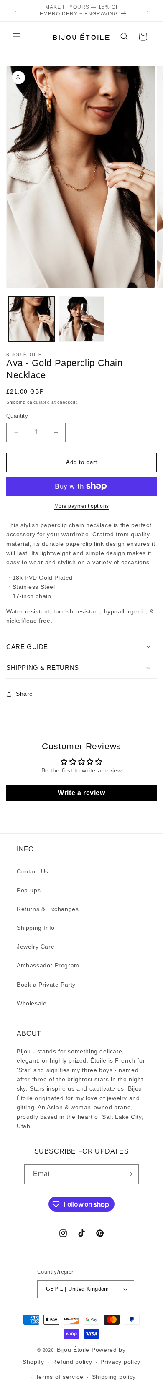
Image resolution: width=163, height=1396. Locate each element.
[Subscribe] (129, 1174)
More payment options (81, 506)
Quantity (17, 416)
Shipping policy (114, 1376)
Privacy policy (120, 1361)
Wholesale (31, 1003)
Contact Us (32, 871)
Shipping (16, 402)
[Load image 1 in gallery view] (31, 319)
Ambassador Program (48, 965)
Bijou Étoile (74, 1349)
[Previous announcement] (15, 11)
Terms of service (60, 1376)
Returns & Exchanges (48, 909)
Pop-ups (29, 890)
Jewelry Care (35, 946)
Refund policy (72, 1361)
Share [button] (24, 693)
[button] (17, 37)
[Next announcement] (147, 11)
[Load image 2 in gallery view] (81, 319)
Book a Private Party (46, 984)
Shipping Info (36, 927)
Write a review (81, 792)
